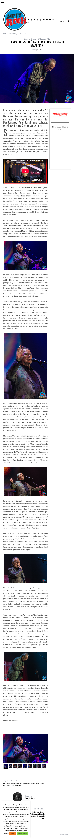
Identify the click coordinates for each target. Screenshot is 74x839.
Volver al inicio (64, 835)
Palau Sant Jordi (8, 785)
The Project (18, 785)
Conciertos (27, 39)
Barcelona (6, 783)
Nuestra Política (22, 833)
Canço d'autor (15, 783)
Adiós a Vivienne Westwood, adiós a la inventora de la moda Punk (37, 813)
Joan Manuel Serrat (37, 783)
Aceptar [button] (13, 833)
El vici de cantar (25, 783)
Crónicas (33, 39)
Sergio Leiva (38, 49)
